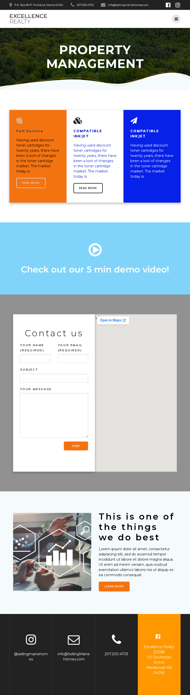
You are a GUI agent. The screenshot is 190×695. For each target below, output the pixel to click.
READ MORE (31, 183)
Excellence (28, 18)
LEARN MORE (114, 586)
